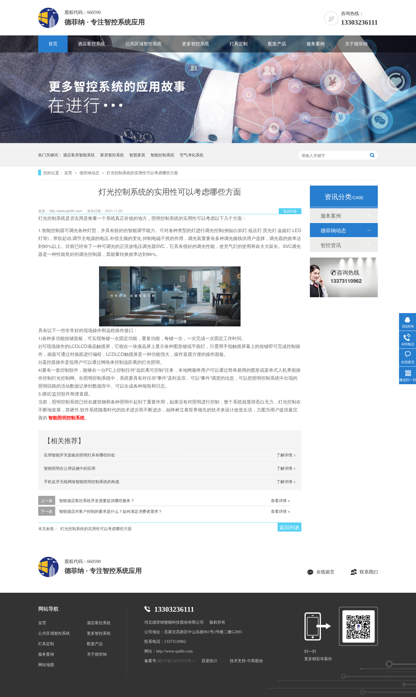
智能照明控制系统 (66, 417)
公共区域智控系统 (143, 43)
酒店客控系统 (91, 43)
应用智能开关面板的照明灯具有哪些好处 (79, 455)
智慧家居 (137, 155)
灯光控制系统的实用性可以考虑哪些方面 (142, 172)
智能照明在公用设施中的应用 (69, 468)
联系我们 (369, 572)
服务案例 (315, 43)
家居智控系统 (112, 155)
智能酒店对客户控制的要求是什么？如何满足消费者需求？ (110, 511)
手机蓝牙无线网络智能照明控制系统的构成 (81, 481)
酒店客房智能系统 (79, 155)
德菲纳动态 (90, 172)
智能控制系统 (162, 155)
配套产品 (277, 43)
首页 (52, 43)
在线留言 (325, 572)
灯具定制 (239, 43)
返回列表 (290, 211)
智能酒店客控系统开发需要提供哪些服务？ (96, 500)
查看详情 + (280, 500)
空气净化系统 (191, 155)
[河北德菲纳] (48, 567)
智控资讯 (331, 244)
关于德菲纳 (356, 43)
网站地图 (46, 665)
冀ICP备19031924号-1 (176, 661)
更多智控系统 (195, 43)
